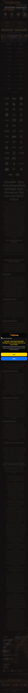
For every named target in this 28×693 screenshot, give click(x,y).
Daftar (14, 358)
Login (14, 354)
